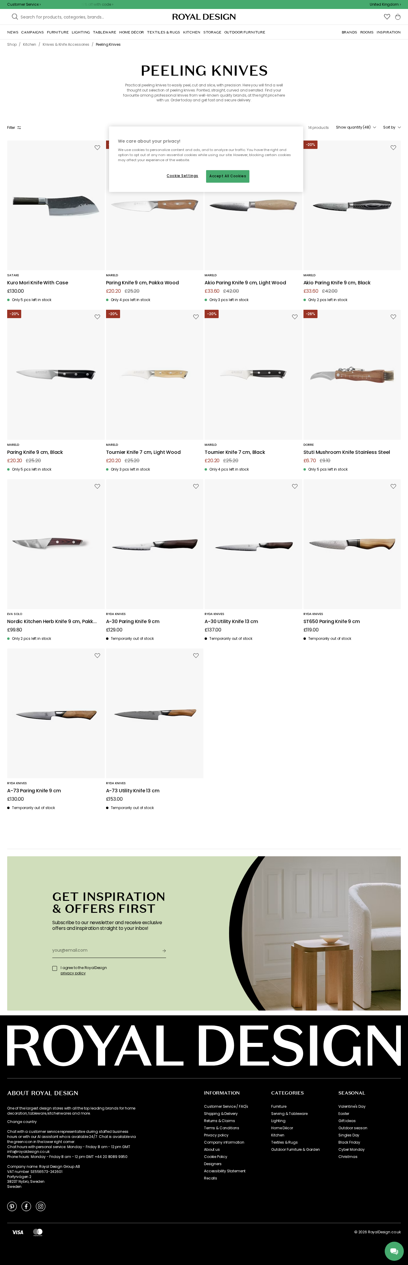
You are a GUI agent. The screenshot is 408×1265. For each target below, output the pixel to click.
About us (212, 1149)
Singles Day (348, 1135)
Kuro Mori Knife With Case (37, 283)
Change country (22, 1121)
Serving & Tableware (289, 1114)
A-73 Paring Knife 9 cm (34, 791)
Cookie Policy (215, 1157)
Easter (343, 1114)
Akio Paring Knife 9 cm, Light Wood (245, 283)
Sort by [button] (389, 127)
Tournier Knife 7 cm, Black (235, 452)
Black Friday (349, 1142)
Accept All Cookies (227, 176)
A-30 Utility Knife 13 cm (231, 621)
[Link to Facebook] (26, 1206)
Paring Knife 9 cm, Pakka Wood (142, 283)
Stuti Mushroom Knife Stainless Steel (346, 452)
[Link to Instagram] (40, 1206)
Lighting (278, 1121)
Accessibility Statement (225, 1171)
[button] (385, 4)
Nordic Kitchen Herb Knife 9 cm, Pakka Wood (51, 621)
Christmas (348, 1157)
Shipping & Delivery (221, 1114)
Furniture (278, 1106)
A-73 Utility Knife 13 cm (132, 791)
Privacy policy (216, 1135)
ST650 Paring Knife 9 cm (331, 621)
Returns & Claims (219, 1121)
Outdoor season (352, 1128)
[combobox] (385, 4)
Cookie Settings (182, 175)
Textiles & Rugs (284, 1142)
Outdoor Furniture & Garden (295, 1149)
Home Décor (282, 1128)
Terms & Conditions (221, 1128)
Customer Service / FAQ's (226, 1106)
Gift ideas (346, 1121)
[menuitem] (12, 32)
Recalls (210, 1178)
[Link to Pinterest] (12, 1206)
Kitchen (277, 1135)
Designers (213, 1164)
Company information (224, 1142)
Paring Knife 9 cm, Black (35, 452)
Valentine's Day (352, 1106)
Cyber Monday (351, 1149)
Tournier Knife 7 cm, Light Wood (143, 452)
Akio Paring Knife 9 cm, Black (337, 283)
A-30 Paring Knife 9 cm (132, 621)
